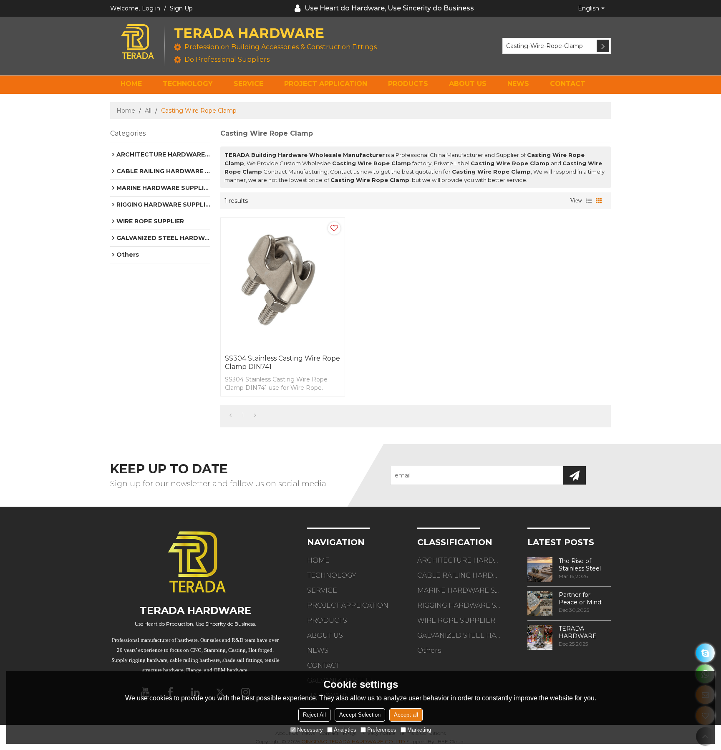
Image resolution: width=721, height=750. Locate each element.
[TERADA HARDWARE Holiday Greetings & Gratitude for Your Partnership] (539, 637)
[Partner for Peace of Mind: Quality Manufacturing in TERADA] (539, 603)
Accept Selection (360, 714)
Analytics (345, 729)
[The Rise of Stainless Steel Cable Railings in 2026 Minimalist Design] (539, 569)
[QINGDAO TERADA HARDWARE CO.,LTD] (137, 42)
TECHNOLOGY (188, 84)
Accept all (406, 714)
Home (125, 110)
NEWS (518, 84)
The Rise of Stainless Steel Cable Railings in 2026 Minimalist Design (582, 564)
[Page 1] (230, 415)
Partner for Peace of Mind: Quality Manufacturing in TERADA (583, 598)
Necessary (310, 729)
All (148, 110)
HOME (131, 84)
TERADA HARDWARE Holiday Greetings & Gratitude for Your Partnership (584, 632)
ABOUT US (468, 84)
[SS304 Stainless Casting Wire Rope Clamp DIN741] (282, 284)
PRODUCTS (408, 84)
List (589, 201)
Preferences (381, 729)
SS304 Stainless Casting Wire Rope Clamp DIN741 (282, 362)
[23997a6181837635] (705, 653)
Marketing (419, 729)
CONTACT (567, 84)
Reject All (314, 714)
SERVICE (248, 84)
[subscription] (574, 475)
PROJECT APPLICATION (325, 84)
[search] (603, 46)
